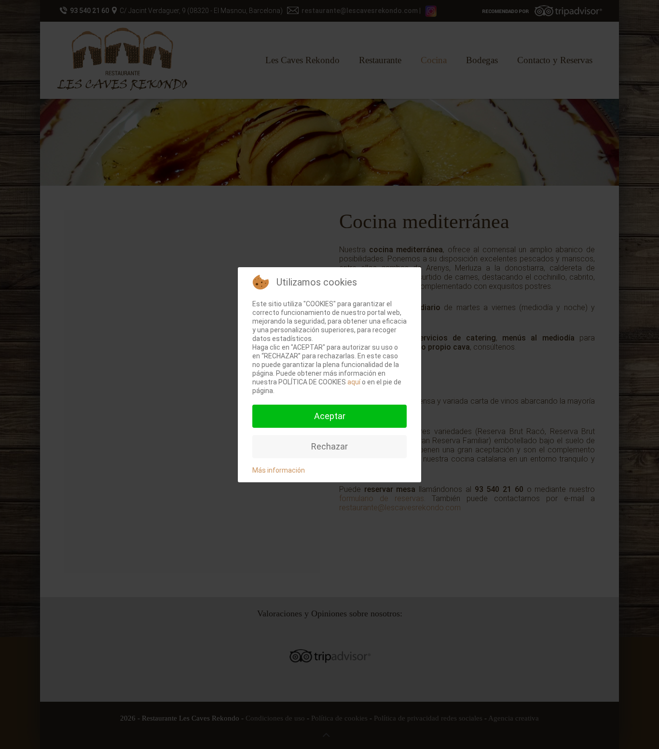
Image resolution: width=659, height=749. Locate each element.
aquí (353, 382)
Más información (278, 470)
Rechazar (329, 446)
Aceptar (329, 416)
